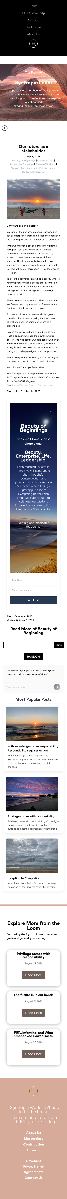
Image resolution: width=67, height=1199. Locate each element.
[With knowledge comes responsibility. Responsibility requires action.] (32, 724)
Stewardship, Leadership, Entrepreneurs (33, 168)
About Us (33, 1133)
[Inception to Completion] (32, 856)
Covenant (33, 1161)
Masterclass (33, 1138)
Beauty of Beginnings (23, 160)
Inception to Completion (24, 878)
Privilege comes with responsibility (31, 816)
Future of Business (45, 164)
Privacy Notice (33, 1166)
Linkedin (33, 1150)
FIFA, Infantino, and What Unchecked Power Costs (33, 1034)
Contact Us (34, 1178)
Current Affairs (45, 160)
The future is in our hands (33, 995)
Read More (33, 975)
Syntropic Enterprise (33, 172)
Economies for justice (22, 164)
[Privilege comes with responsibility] (32, 794)
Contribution (33, 1144)
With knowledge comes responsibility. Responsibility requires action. (33, 748)
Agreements (33, 1172)
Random (33, 656)
